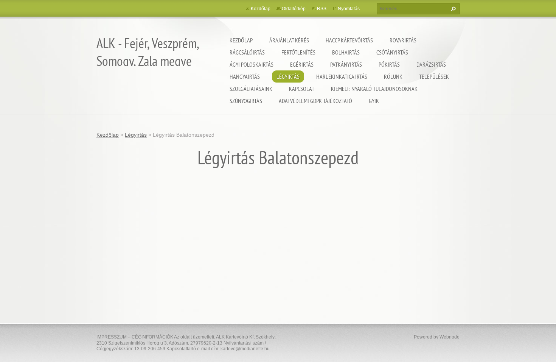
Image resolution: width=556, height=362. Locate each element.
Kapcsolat (301, 88)
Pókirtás (389, 64)
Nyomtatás (349, 8)
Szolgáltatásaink (251, 88)
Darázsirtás (431, 64)
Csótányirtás (392, 52)
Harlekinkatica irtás (341, 76)
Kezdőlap (241, 40)
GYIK (374, 101)
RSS (321, 8)
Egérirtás (302, 64)
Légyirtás (288, 76)
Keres (452, 8)
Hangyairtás (245, 76)
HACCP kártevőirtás (349, 40)
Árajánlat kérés (289, 40)
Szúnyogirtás (246, 101)
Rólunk (393, 76)
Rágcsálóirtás (247, 52)
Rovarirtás (403, 40)
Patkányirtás (346, 64)
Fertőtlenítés (298, 52)
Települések (434, 76)
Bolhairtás (346, 52)
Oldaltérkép (294, 8)
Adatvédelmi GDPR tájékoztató (315, 101)
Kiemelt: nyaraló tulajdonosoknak (374, 88)
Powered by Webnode (437, 337)
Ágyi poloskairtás (251, 64)
